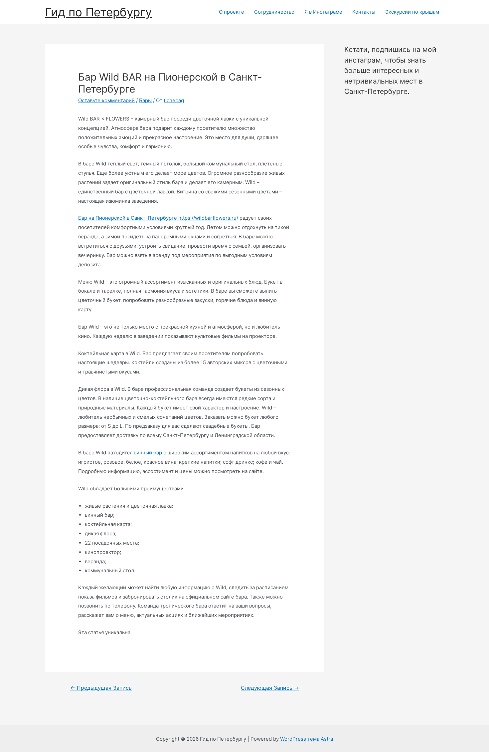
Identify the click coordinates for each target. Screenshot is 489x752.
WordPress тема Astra (306, 739)
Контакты (363, 12)
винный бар (148, 452)
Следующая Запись (270, 688)
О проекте (231, 12)
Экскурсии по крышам (412, 12)
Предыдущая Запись (101, 688)
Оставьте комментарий (106, 100)
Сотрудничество (274, 12)
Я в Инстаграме (323, 12)
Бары (145, 100)
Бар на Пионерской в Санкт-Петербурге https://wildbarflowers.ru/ (158, 218)
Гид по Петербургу (98, 12)
